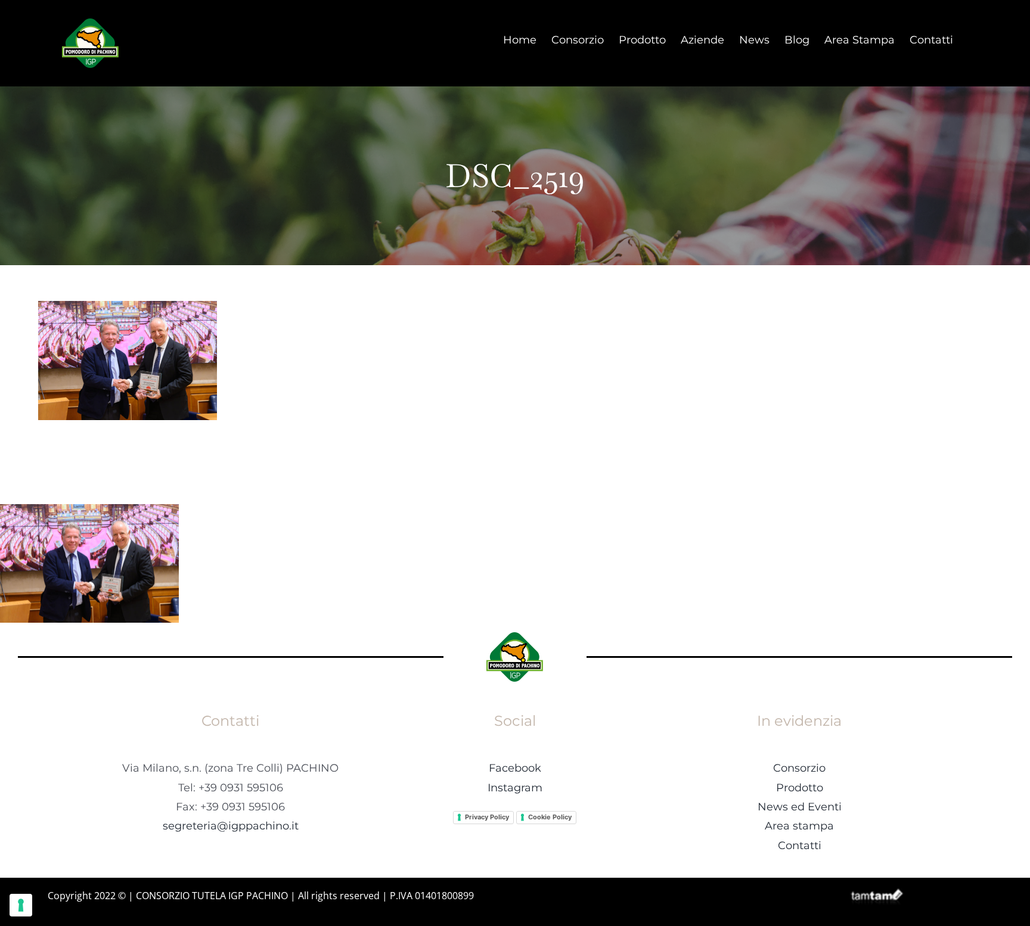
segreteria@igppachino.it (231, 825)
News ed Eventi (800, 806)
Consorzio (799, 768)
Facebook (515, 768)
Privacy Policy (487, 817)
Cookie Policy (550, 817)
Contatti (799, 845)
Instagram (515, 787)
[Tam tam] (877, 893)
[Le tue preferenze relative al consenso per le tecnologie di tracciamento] (21, 905)
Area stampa (799, 825)
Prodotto (799, 787)
